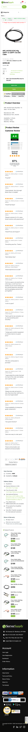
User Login (5, 652)
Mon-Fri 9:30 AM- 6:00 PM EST (14, 634)
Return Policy (6, 679)
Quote (14, 89)
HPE (8, 60)
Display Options (13, 462)
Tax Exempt (5, 685)
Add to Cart (14, 85)
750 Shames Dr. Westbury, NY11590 (15, 631)
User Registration (7, 655)
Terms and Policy (7, 676)
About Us (5, 682)
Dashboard (5, 658)
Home (3, 18)
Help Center (5, 673)
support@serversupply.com (13, 641)
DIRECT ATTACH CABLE (19, 18)
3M (5, 20)
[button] (26, 720)
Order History (6, 661)
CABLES (10, 18)
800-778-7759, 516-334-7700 (14, 638)
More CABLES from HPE (15, 60)
